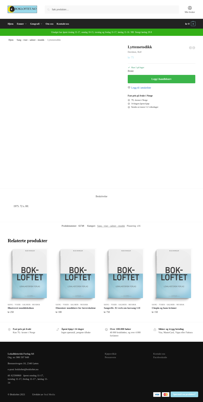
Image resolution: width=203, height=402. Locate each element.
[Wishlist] (46, 252)
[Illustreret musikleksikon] (29, 274)
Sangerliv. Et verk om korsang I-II (122, 308)
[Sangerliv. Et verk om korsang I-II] (125, 274)
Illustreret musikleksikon (21, 308)
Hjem (11, 40)
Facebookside (160, 357)
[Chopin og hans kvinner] (173, 274)
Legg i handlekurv (161, 79)
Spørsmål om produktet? (184, 394)
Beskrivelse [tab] (101, 196)
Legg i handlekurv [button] (29, 319)
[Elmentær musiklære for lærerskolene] (77, 274)
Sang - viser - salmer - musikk (30, 40)
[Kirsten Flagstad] (193, 47)
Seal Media (49, 394)
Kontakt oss (159, 353)
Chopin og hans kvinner (164, 308)
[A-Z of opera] (190, 47)
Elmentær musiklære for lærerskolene (76, 308)
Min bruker (190, 12)
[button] (190, 24)
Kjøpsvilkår (111, 353)
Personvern (110, 357)
